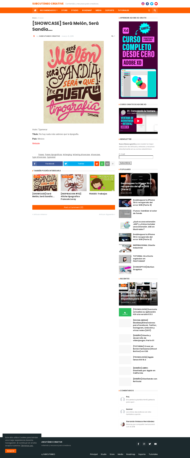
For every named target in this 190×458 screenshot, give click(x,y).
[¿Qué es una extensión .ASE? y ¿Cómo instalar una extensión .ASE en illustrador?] (125, 225)
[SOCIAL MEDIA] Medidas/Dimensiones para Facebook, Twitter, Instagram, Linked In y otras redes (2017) (145, 325)
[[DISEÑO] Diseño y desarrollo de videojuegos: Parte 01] (125, 338)
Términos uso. (27, 445)
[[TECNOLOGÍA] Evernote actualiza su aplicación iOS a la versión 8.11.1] (125, 312)
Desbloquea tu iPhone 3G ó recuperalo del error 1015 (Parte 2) (144, 237)
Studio (104, 454)
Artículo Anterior (40, 214)
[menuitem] (35, 10)
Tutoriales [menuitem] (123, 10)
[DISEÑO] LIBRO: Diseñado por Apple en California (144, 370)
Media (120, 454)
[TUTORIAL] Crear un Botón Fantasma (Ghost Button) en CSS (145, 349)
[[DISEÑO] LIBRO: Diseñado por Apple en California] (125, 371)
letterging (67, 155)
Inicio (34, 18)
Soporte (142, 454)
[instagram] (143, 3)
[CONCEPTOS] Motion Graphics (143, 268)
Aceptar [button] (10, 451)
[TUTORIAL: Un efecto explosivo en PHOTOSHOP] (125, 259)
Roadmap (130, 454)
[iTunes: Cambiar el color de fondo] (125, 214)
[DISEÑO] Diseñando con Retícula (145, 380)
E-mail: (122, 154)
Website (36, 143)
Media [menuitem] (98, 10)
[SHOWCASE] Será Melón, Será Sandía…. (43, 195)
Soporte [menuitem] (109, 10)
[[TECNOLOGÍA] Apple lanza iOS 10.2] (125, 360)
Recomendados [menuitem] (48, 10)
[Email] (107, 163)
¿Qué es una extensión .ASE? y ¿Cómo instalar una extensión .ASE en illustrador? (144, 226)
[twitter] (151, 3)
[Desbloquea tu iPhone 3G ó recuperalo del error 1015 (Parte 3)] (125, 203)
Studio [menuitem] (74, 10)
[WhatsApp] (102, 163)
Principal (94, 454)
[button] (149, 10)
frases (41, 18)
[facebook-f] (147, 3)
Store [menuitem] (64, 10)
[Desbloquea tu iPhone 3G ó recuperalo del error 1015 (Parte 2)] (125, 237)
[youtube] (156, 3)
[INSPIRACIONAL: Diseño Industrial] (125, 248)
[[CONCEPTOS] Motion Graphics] (125, 270)
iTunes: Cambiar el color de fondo (145, 212)
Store (112, 454)
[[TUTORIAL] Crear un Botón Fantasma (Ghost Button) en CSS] (125, 349)
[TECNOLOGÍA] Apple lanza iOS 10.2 (143, 358)
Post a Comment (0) (73, 207)
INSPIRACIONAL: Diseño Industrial (144, 246)
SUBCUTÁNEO (49, 454)
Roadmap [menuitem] (87, 10)
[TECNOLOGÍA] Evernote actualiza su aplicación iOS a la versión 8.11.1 (145, 312)
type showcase (39, 157)
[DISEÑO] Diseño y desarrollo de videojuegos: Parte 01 (143, 338)
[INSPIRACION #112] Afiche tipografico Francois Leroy (71, 196)
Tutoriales (153, 454)
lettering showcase (81, 155)
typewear (51, 157)
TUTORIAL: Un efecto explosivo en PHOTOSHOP (143, 258)
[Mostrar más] (112, 163)
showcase (95, 155)
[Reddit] (96, 163)
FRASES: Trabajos (98, 193)
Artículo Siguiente (106, 214)
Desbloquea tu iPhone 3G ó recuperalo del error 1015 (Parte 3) (144, 202)
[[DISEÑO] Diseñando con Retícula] (125, 382)
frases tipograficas (53, 155)
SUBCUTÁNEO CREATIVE (47, 3)
